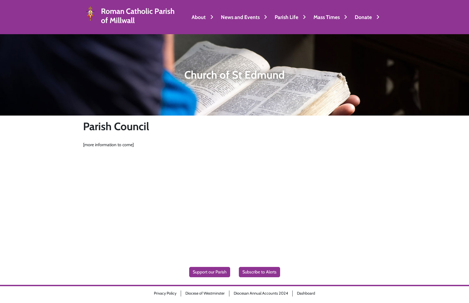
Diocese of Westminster (205, 293)
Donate (363, 17)
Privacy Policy (165, 293)
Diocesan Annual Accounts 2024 (261, 293)
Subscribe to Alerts (259, 272)
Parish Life (286, 17)
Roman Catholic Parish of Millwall (138, 16)
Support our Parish (210, 272)
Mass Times (326, 17)
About (199, 17)
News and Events (240, 17)
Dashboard (306, 293)
